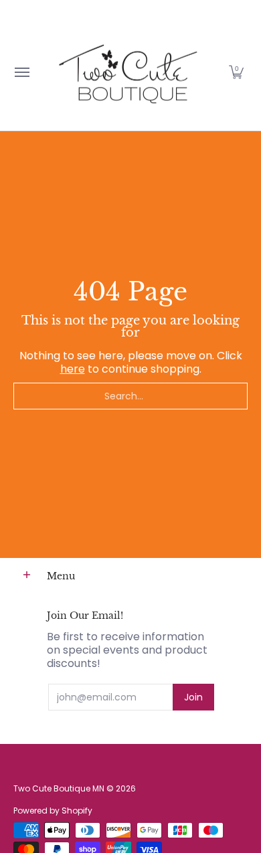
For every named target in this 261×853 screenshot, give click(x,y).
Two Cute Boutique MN (58, 788)
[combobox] (130, 396)
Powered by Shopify (52, 810)
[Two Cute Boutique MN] (127, 72)
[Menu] (21, 71)
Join (193, 697)
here (72, 369)
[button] (236, 71)
